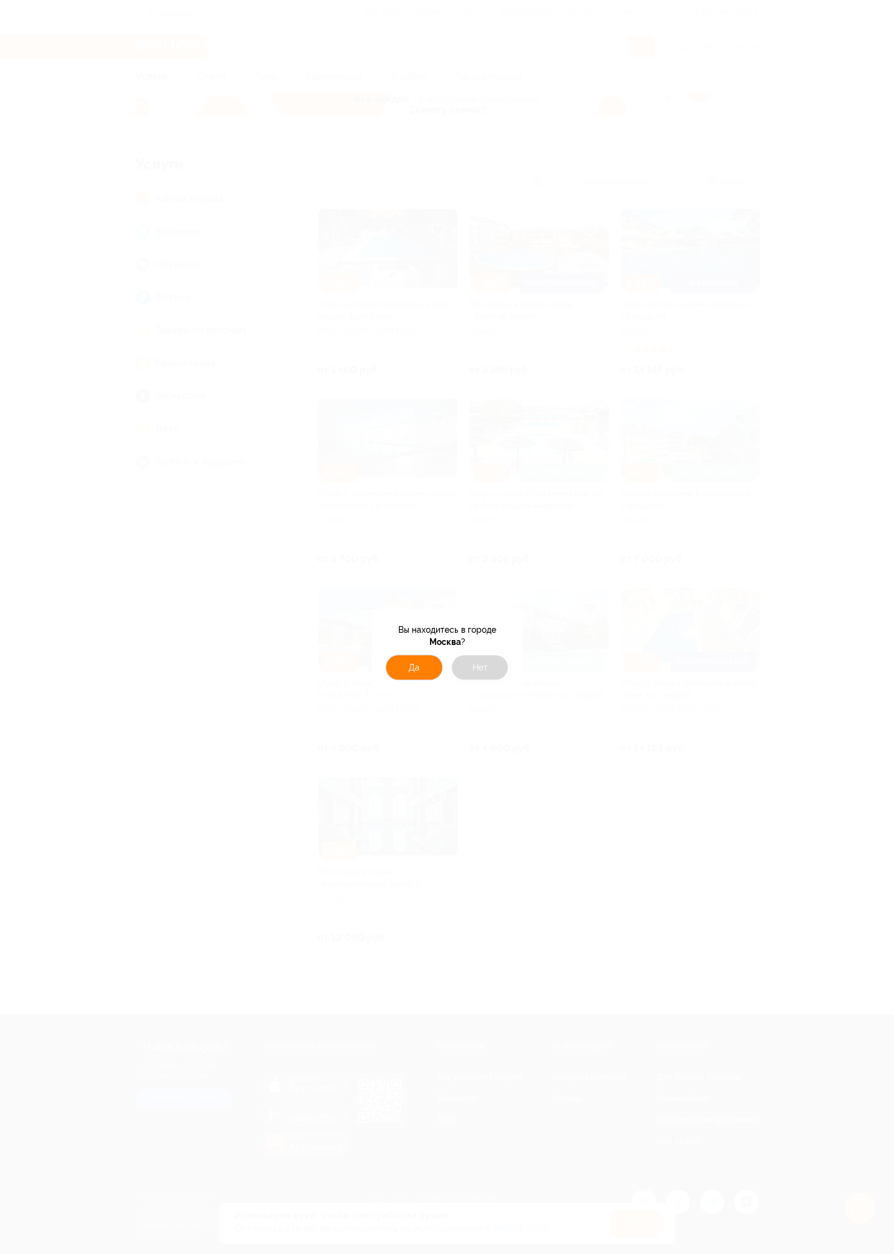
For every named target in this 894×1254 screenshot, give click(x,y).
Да (414, 667)
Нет (480, 667)
